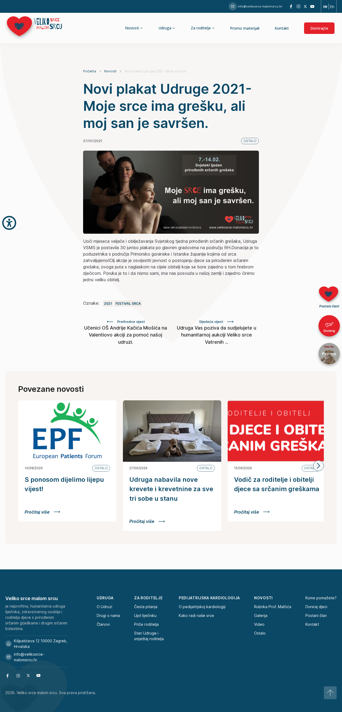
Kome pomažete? (321, 598)
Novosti (110, 71)
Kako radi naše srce (196, 615)
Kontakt (282, 28)
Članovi (103, 624)
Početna (89, 71)
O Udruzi (104, 606)
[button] (318, 465)
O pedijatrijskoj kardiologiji (202, 606)
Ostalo (260, 633)
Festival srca (128, 304)
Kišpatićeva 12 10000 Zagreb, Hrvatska (40, 644)
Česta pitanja (145, 606)
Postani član (316, 615)
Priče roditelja (146, 624)
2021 (108, 304)
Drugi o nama (108, 615)
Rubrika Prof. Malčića (272, 606)
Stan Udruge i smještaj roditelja (149, 636)
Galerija (260, 615)
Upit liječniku (145, 615)
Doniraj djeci (316, 606)
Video (259, 624)
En (332, 6)
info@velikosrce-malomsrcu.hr (260, 6)
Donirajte (319, 28)
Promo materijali (244, 28)
